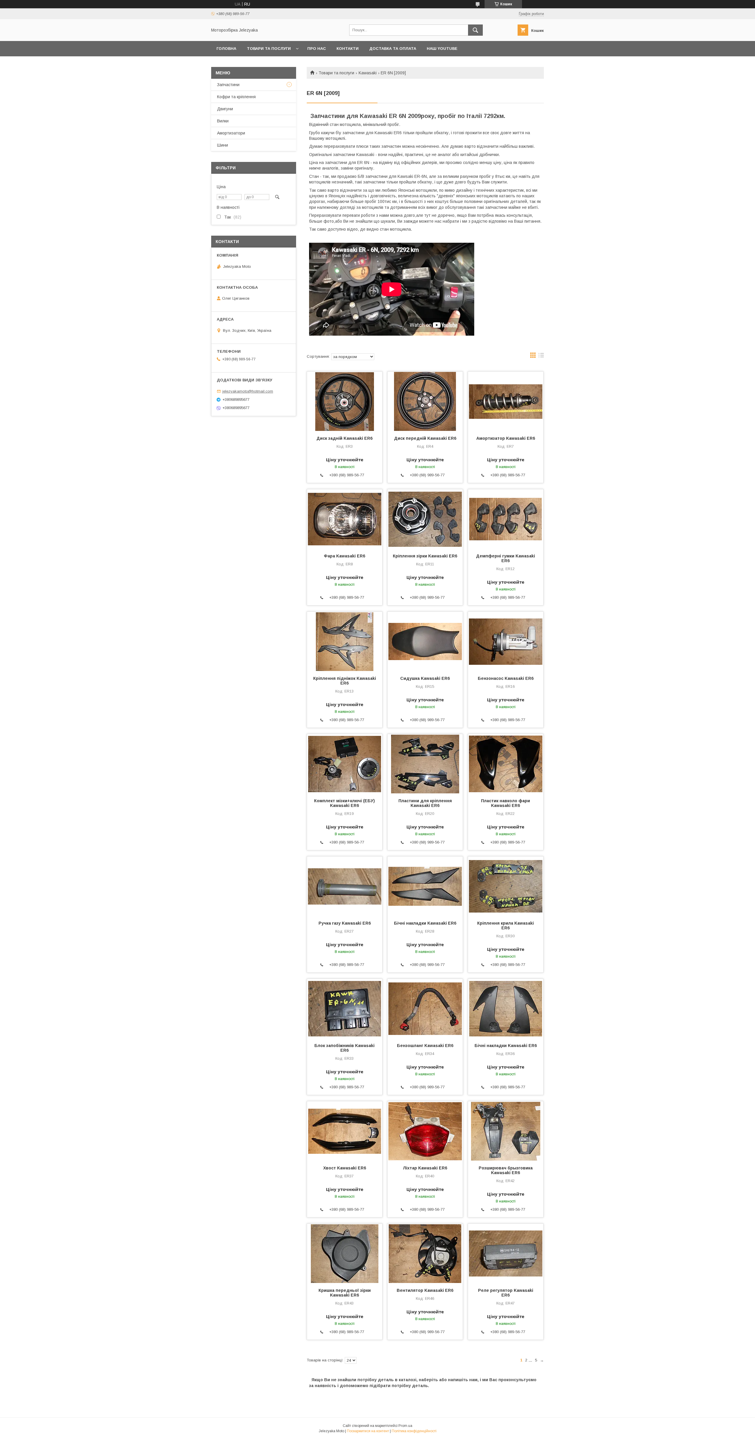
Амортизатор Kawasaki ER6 (505, 438)
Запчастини (228, 84)
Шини (222, 145)
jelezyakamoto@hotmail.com (247, 391)
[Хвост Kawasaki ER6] (344, 1130)
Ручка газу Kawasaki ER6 (345, 923)
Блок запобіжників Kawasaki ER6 (344, 1048)
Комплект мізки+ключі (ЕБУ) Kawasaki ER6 (344, 803)
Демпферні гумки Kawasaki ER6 (505, 558)
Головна (226, 48)
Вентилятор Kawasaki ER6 (425, 1290)
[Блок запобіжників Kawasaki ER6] (344, 1008)
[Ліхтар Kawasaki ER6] (425, 1130)
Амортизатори (231, 133)
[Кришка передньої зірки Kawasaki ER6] (344, 1253)
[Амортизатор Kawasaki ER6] (505, 401)
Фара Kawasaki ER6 (344, 556)
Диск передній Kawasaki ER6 (425, 438)
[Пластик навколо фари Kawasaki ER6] (505, 763)
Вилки (223, 121)
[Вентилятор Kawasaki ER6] (425, 1253)
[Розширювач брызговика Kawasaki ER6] (505, 1130)
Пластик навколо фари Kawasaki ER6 (505, 803)
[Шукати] (475, 30)
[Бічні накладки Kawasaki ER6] (425, 885)
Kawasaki (368, 72)
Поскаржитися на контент (368, 1431)
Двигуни (225, 108)
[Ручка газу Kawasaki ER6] (344, 885)
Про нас (316, 48)
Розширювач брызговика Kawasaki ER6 (506, 1170)
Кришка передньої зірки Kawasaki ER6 (345, 1292)
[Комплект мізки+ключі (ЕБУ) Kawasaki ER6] (344, 763)
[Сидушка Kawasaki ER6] (425, 641)
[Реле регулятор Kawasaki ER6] (505, 1253)
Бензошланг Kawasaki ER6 (425, 1045)
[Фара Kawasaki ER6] (344, 518)
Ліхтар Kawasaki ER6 (425, 1168)
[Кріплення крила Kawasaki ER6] (505, 885)
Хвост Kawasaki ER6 (344, 1168)
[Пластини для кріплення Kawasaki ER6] (425, 763)
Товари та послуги (269, 48)
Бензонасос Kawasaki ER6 (506, 678)
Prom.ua (405, 1426)
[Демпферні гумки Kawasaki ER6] (505, 518)
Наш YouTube (442, 48)
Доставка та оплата (392, 48)
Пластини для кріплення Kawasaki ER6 (425, 803)
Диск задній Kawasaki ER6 (344, 438)
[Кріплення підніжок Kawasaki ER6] (344, 641)
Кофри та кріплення (236, 96)
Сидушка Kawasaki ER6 (425, 678)
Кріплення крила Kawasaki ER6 (505, 925)
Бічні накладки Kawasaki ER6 (425, 923)
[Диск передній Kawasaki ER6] (425, 401)
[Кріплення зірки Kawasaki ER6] (425, 518)
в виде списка (541, 356)
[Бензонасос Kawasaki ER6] (505, 641)
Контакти (348, 48)
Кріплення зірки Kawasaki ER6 (425, 556)
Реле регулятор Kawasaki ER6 (505, 1292)
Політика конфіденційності (414, 1431)
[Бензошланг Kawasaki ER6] (425, 1008)
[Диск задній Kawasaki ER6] (344, 401)
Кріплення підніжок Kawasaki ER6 (344, 680)
